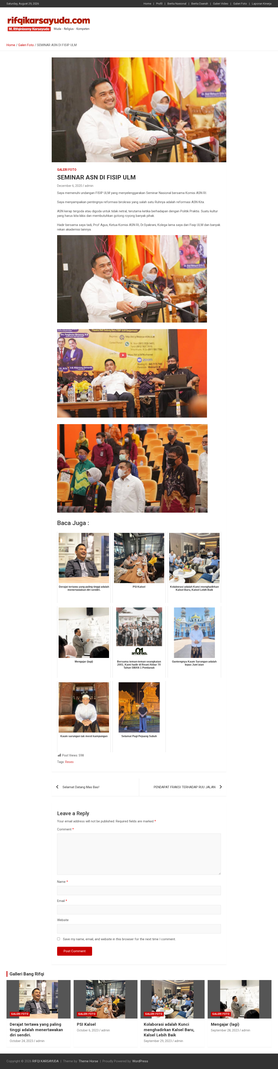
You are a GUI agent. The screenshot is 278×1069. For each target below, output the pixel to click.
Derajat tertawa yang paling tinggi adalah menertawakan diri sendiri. (36, 1029)
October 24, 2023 (21, 1041)
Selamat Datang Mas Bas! (81, 787)
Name (62, 882)
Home (147, 3)
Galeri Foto (240, 3)
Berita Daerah (199, 3)
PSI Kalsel (86, 1024)
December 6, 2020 (69, 185)
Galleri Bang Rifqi (27, 974)
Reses (69, 762)
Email (62, 901)
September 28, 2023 (225, 1030)
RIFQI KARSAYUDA (45, 1061)
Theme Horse (88, 1061)
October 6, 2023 (88, 1030)
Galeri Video (220, 3)
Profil (159, 3)
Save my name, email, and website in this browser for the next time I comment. (119, 939)
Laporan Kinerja (261, 3)
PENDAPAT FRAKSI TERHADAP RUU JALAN (184, 787)
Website (63, 920)
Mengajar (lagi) (225, 1024)
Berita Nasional (176, 3)
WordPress (140, 1061)
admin (89, 185)
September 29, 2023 (158, 1041)
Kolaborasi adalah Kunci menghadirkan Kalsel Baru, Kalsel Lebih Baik (169, 1029)
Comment (65, 829)
